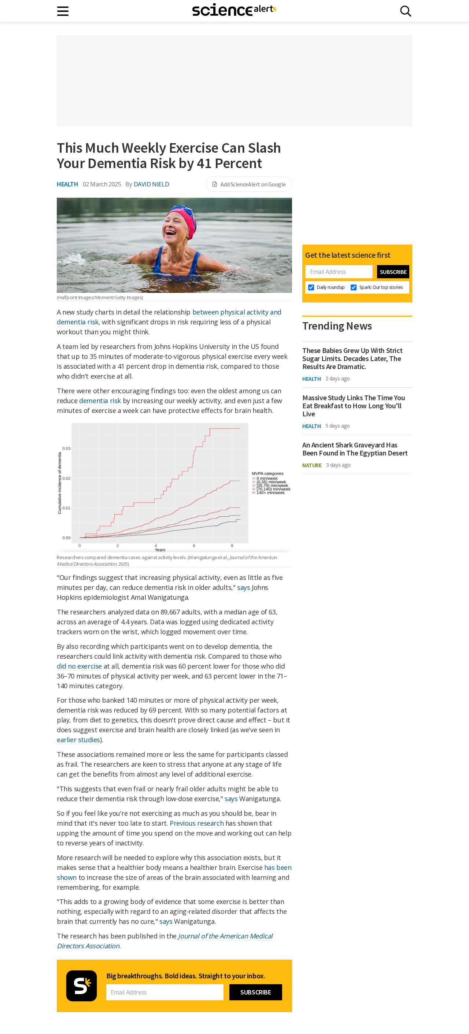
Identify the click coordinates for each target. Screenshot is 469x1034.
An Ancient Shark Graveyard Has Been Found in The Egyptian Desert (355, 449)
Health (67, 184)
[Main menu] (63, 11)
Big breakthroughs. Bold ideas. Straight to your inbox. (185, 976)
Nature (312, 465)
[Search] (405, 11)
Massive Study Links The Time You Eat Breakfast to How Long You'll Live (353, 406)
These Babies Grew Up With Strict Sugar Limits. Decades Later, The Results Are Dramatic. (352, 358)
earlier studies (78, 739)
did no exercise (79, 666)
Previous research (197, 823)
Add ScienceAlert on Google (253, 184)
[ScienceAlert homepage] (234, 11)
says (243, 587)
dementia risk (100, 400)
